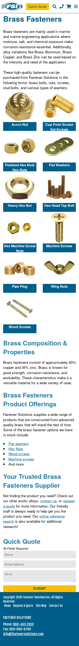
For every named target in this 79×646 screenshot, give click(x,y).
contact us (48, 500)
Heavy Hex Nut (20, 205)
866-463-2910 (23, 624)
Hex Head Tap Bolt (59, 205)
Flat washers (18, 443)
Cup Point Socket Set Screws (59, 126)
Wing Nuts (59, 286)
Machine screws (21, 459)
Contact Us (56, 605)
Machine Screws (59, 245)
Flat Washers (59, 165)
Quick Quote (37, 6)
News (7, 605)
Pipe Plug (19, 286)
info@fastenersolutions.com (23, 634)
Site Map (41, 605)
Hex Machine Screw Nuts (19, 247)
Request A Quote (23, 605)
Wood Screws (20, 326)
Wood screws (19, 453)
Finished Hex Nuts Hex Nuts (20, 167)
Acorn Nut (20, 124)
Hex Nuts (15, 448)
